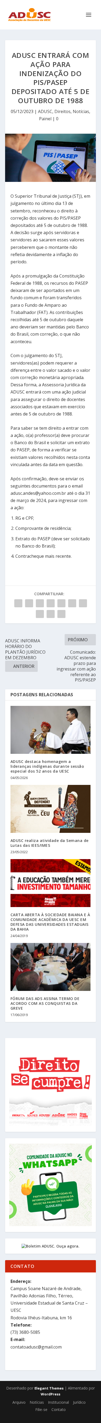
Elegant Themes (49, 1388)
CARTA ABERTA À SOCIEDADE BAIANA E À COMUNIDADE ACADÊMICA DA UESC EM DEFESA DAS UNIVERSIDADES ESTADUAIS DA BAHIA (50, 922)
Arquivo (19, 1402)
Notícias (81, 111)
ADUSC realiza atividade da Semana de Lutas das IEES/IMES (50, 843)
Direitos (62, 111)
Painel (45, 119)
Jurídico (79, 1402)
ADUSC (45, 111)
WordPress (50, 1394)
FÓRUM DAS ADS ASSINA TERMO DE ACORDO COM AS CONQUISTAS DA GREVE (45, 1003)
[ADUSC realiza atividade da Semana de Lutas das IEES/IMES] (51, 809)
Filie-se (41, 1409)
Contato (58, 1409)
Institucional (58, 1402)
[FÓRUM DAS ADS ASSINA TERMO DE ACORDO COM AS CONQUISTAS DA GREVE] (51, 967)
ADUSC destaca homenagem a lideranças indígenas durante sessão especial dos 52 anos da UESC (47, 766)
